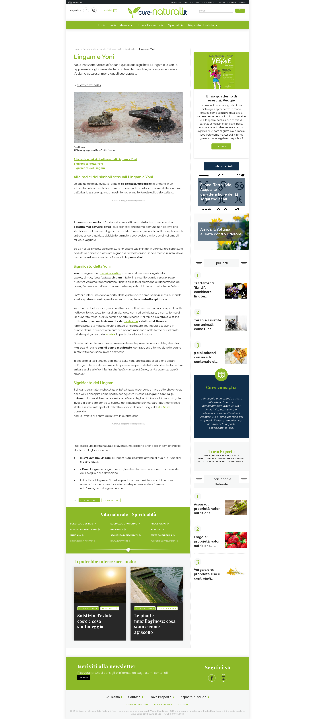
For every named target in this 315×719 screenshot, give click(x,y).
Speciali (174, 25)
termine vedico (110, 273)
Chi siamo (113, 697)
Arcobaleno (158, 523)
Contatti (134, 697)
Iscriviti (108, 10)
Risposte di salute (201, 25)
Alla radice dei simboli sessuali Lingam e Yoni (105, 159)
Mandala (75, 535)
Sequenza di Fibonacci (124, 535)
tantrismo (131, 321)
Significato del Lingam (89, 168)
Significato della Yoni (88, 163)
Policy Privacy (163, 704)
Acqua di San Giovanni (83, 529)
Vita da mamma (191, 3)
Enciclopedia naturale (114, 25)
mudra (110, 334)
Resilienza (116, 529)
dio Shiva (164, 407)
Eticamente (208, 3)
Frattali (156, 529)
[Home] (157, 12)
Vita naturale (89, 500)
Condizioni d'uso (137, 704)
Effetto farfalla (161, 535)
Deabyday (176, 3)
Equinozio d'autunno (123, 523)
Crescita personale (226, 3)
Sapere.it (243, 3)
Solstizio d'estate (81, 523)
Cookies (183, 704)
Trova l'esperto (149, 25)
